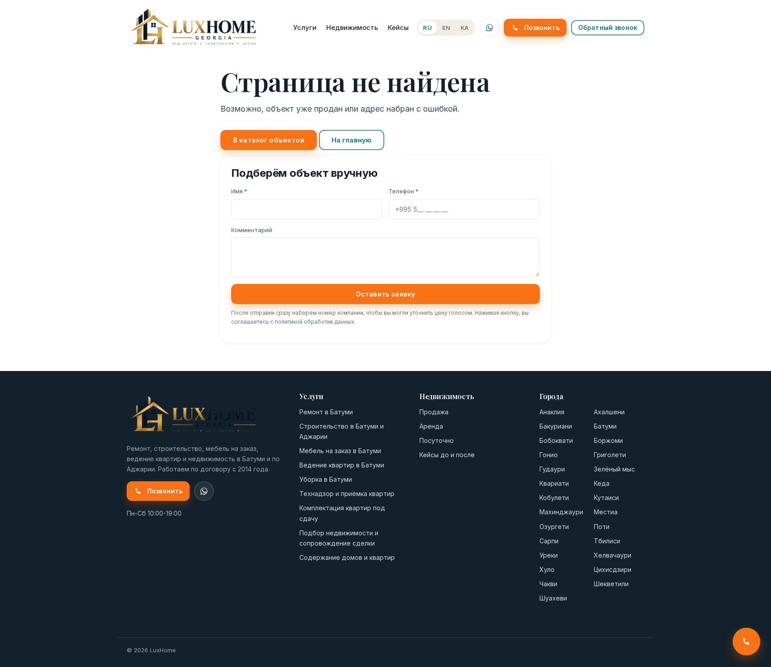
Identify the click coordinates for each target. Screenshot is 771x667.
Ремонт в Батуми (326, 412)
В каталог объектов (268, 140)
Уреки (548, 555)
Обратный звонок (607, 27)
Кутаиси (606, 497)
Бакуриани (555, 426)
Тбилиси (607, 541)
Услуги (304, 27)
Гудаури (552, 469)
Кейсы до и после (447, 455)
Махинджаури (561, 512)
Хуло (547, 569)
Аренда (431, 426)
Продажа (433, 412)
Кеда (601, 483)
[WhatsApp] (489, 28)
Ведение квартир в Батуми (341, 465)
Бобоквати (556, 440)
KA (464, 27)
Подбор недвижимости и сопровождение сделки (338, 538)
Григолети (610, 455)
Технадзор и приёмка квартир (346, 493)
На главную (352, 140)
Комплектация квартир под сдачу (342, 513)
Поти (601, 526)
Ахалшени (609, 412)
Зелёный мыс (614, 469)
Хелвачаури (612, 555)
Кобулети (554, 497)
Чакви (548, 584)
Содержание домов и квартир (347, 557)
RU (427, 27)
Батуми (605, 426)
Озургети (554, 526)
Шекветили (611, 584)
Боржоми (608, 440)
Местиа (606, 512)
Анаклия (551, 412)
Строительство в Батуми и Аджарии (341, 431)
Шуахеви (553, 598)
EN (446, 27)
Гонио (548, 455)
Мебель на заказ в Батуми (340, 450)
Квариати (554, 483)
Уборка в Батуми (325, 479)
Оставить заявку (385, 294)
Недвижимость (352, 27)
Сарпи (549, 541)
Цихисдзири (612, 569)
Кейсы (398, 27)
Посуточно (436, 440)
